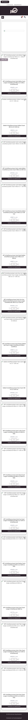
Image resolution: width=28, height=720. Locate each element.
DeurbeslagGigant (17, 718)
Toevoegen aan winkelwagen (14, 93)
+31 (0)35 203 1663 (10, 4)
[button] (2, 17)
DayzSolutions (18, 714)
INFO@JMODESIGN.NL (17, 4)
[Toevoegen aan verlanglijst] (25, 56)
